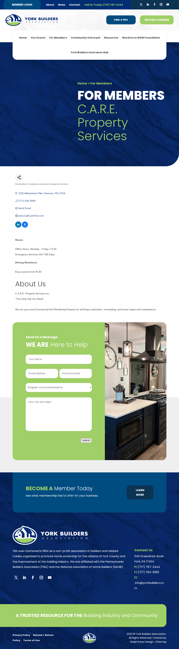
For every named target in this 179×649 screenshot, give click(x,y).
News (61, 4)
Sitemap (161, 642)
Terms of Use (31, 640)
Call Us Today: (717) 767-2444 (103, 4)
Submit (86, 440)
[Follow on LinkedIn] (147, 4)
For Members (58, 37)
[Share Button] (19, 177)
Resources (111, 37)
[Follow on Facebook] (154, 4)
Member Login (22, 4)
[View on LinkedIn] (18, 226)
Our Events (38, 37)
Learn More (140, 492)
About (50, 4)
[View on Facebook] (25, 226)
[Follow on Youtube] (167, 4)
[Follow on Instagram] (161, 4)
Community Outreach (85, 37)
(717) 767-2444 (149, 567)
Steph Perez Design (141, 642)
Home (23, 37)
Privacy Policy (21, 635)
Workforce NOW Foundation (141, 37)
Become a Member (157, 20)
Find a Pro (121, 20)
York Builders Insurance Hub (89, 52)
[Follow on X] (141, 4)
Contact (74, 4)
